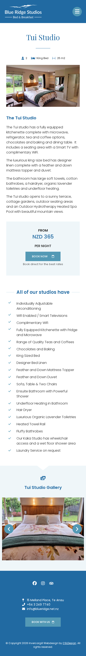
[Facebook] (35, 583)
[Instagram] (43, 583)
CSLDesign (69, 643)
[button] (9, 529)
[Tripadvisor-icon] (51, 583)
